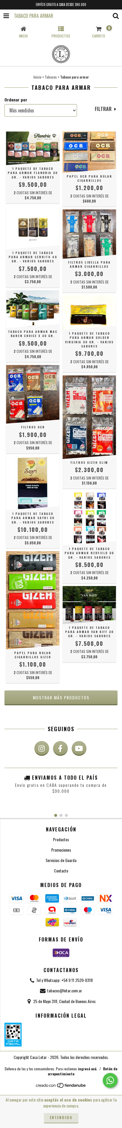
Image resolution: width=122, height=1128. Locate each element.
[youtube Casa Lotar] (79, 748)
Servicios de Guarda (61, 860)
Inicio (37, 76)
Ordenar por (15, 100)
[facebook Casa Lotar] (60, 748)
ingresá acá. (87, 1068)
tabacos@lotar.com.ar (64, 990)
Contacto (61, 870)
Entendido (61, 1117)
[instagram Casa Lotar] (41, 748)
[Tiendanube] (61, 1086)
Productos (61, 839)
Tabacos (51, 76)
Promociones (61, 850)
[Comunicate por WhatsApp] (110, 1080)
